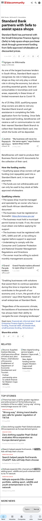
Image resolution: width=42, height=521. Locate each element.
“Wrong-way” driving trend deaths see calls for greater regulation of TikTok (19, 415)
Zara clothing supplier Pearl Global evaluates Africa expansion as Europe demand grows (19, 437)
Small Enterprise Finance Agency (21, 322)
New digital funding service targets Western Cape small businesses (29, 363)
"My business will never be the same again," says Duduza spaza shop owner (26, 141)
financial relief (15, 325)
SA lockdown (27, 328)
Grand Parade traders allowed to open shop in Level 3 (26, 266)
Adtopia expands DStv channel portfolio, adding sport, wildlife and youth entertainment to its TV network (20, 483)
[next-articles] (40, 353)
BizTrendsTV (13, 17)
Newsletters (22, 17)
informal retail (29, 321)
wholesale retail (28, 325)
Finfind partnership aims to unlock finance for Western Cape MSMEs (9, 379)
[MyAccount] (39, 2)
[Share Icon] (37, 146)
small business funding (11, 328)
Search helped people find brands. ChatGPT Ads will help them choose (20, 458)
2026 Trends (5, 17)
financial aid (17, 321)
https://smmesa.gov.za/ (23, 216)
